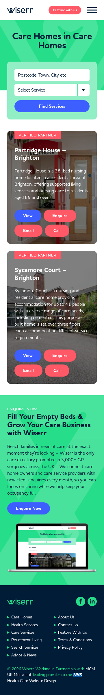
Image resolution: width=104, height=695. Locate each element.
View (28, 216)
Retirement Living (26, 639)
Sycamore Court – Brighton (40, 274)
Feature (65, 10)
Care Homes (22, 617)
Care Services (22, 632)
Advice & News (24, 655)
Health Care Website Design (31, 680)
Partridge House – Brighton (40, 154)
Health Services (24, 624)
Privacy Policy (70, 647)
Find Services (52, 106)
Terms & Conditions (75, 639)
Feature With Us (72, 632)
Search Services (24, 647)
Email (28, 230)
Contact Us (68, 624)
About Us (66, 617)
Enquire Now (28, 508)
